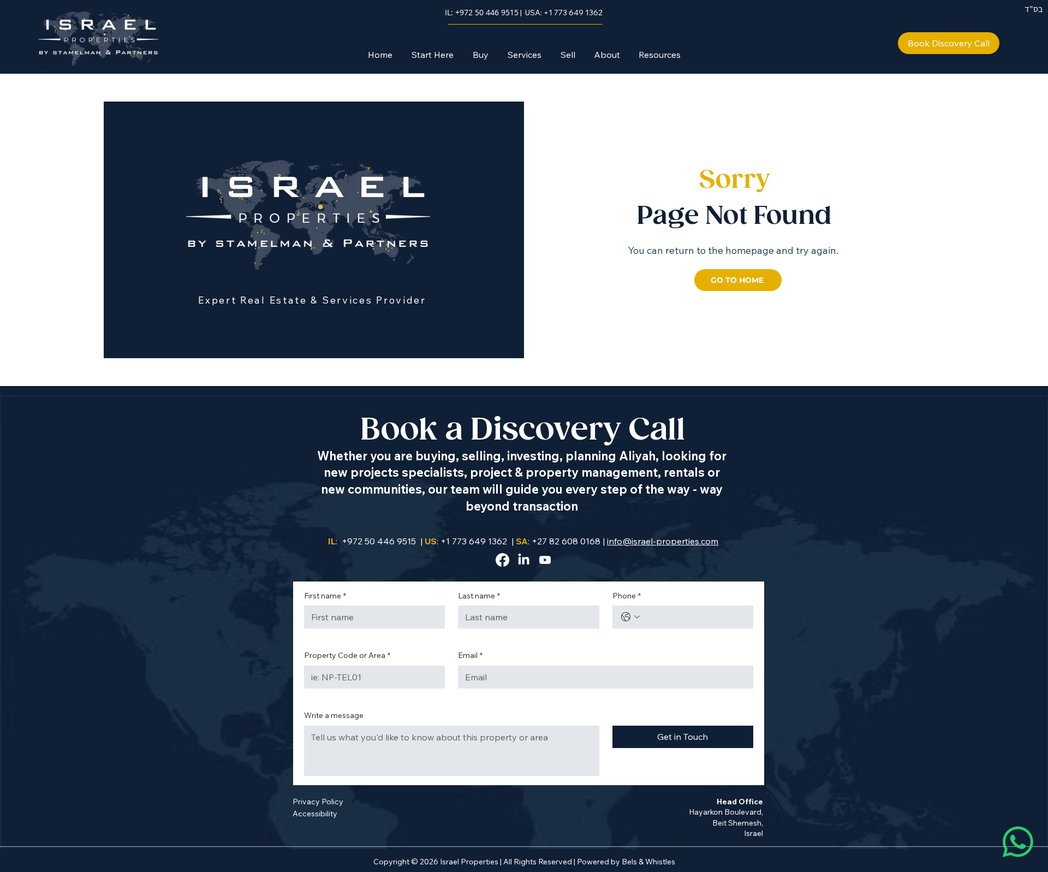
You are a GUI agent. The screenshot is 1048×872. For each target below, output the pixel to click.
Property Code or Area (347, 655)
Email (470, 655)
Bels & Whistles (648, 862)
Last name (479, 596)
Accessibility (315, 813)
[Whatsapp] (1018, 842)
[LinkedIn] (524, 560)
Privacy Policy (318, 801)
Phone (626, 596)
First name (325, 596)
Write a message (334, 715)
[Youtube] (545, 560)
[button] (480, 54)
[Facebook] (502, 560)
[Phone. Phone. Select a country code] (630, 617)
